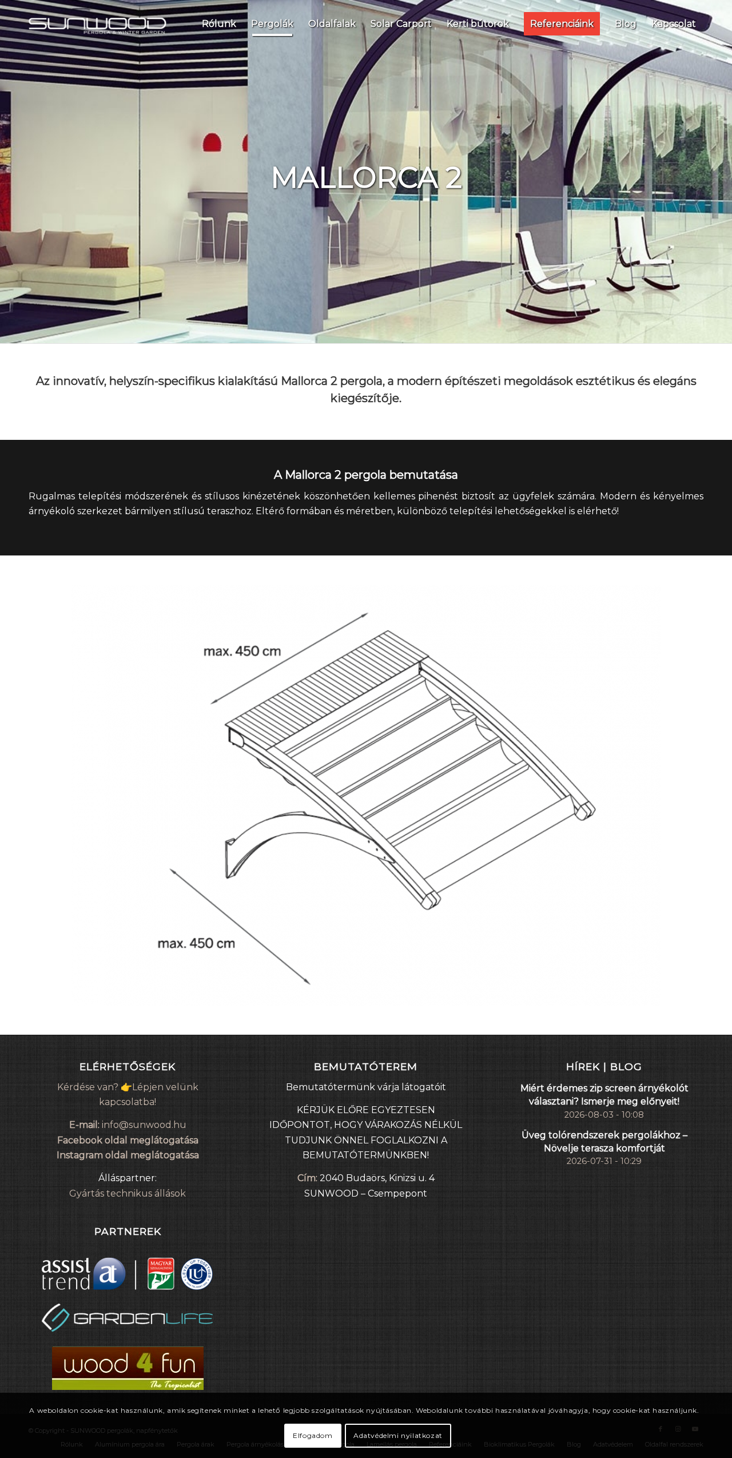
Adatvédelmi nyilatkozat (398, 1435)
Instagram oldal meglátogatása (128, 1155)
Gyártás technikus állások (127, 1193)
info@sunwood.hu (144, 1124)
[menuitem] (219, 23)
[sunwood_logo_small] (97, 23)
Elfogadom (312, 1435)
